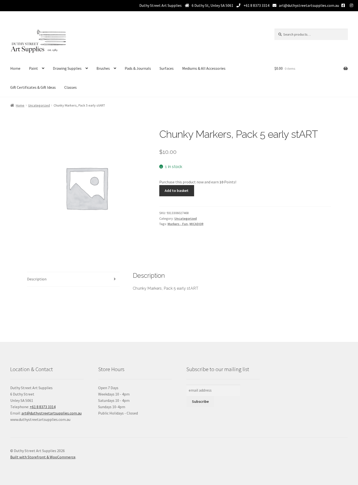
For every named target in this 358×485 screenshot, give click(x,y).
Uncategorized (39, 105)
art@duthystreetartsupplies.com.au (309, 5)
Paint (33, 68)
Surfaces (167, 68)
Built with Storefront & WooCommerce (42, 457)
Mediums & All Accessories (204, 68)
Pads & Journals (138, 68)
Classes (70, 87)
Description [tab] (37, 279)
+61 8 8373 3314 (256, 5)
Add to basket (176, 190)
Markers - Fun (178, 224)
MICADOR (196, 224)
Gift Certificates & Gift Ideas (33, 87)
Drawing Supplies (67, 68)
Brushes (103, 68)
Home (15, 68)
